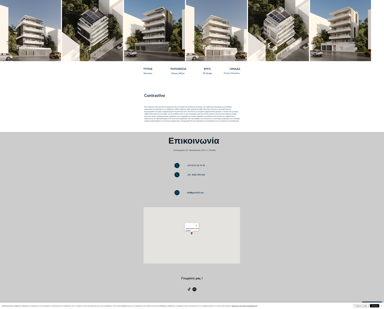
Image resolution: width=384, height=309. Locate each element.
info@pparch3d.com (195, 192)
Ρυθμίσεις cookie (361, 306)
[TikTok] (189, 289)
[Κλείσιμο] (381, 305)
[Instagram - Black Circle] (194, 289)
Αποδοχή (375, 306)
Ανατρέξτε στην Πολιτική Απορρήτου (244, 306)
